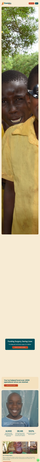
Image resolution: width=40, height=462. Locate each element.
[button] (2, 408)
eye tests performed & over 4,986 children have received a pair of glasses (20, 434)
